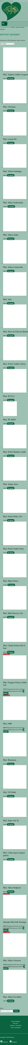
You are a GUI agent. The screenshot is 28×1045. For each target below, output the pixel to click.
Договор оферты (15, 1021)
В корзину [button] (11, 78)
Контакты (15, 1023)
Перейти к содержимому (6, 1)
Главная (2, 27)
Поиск (1, 1008)
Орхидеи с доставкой (15, 1025)
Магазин (7, 27)
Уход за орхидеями (16, 1027)
